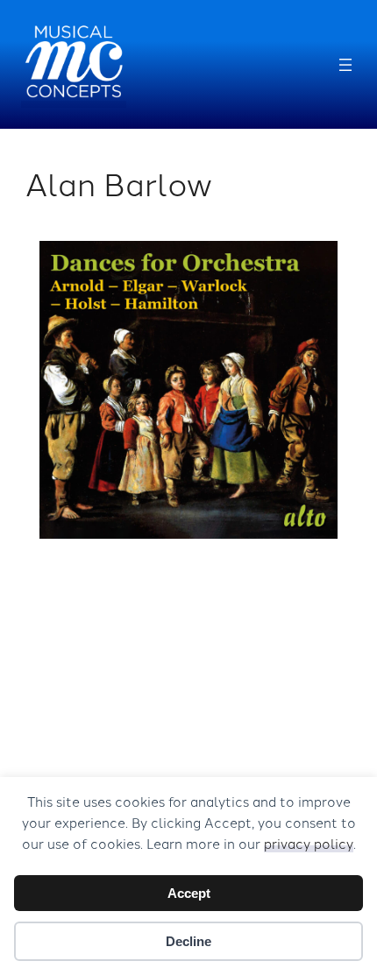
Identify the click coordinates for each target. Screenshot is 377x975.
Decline (188, 941)
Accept (188, 893)
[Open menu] (345, 64)
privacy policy (308, 843)
